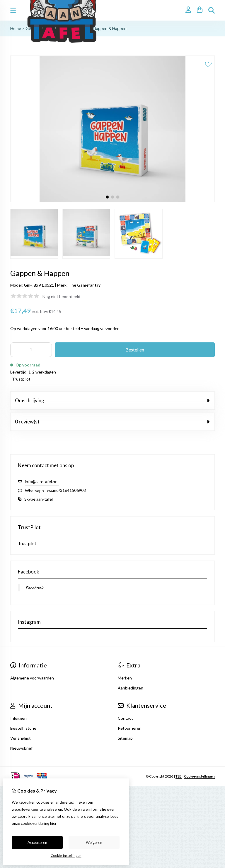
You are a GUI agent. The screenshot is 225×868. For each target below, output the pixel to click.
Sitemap (125, 738)
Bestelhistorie (23, 728)
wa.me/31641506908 (66, 490)
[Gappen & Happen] (112, 200)
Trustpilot (21, 378)
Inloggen (18, 718)
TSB (178, 776)
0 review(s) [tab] (27, 421)
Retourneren (130, 728)
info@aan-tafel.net (42, 481)
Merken (125, 677)
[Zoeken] (211, 10)
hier (53, 823)
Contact (125, 718)
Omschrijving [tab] (29, 400)
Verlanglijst (20, 738)
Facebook (34, 587)
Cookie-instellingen (199, 776)
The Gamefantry (84, 284)
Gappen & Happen (110, 28)
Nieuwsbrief (21, 748)
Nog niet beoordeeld (61, 296)
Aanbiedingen (130, 687)
